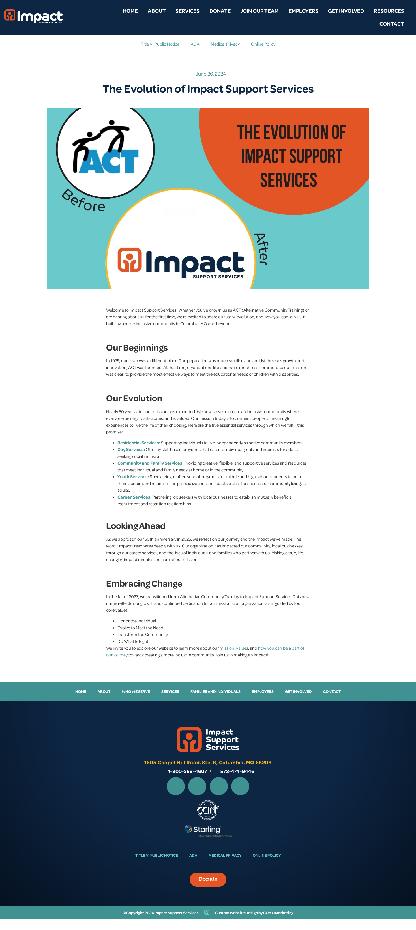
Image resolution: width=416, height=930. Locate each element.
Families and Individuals (215, 691)
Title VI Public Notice (160, 44)
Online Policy (263, 44)
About (157, 10)
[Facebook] (176, 786)
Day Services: (131, 449)
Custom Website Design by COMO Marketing (254, 912)
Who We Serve (136, 691)
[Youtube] (240, 786)
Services (187, 10)
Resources (389, 10)
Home (130, 10)
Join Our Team (259, 10)
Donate (220, 10)
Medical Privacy (225, 44)
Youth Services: (133, 476)
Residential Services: (138, 442)
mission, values (234, 648)
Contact (391, 23)
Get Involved (346, 10)
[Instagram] (197, 786)
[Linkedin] (219, 786)
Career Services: (134, 497)
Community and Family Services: (150, 463)
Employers (303, 10)
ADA (195, 44)
